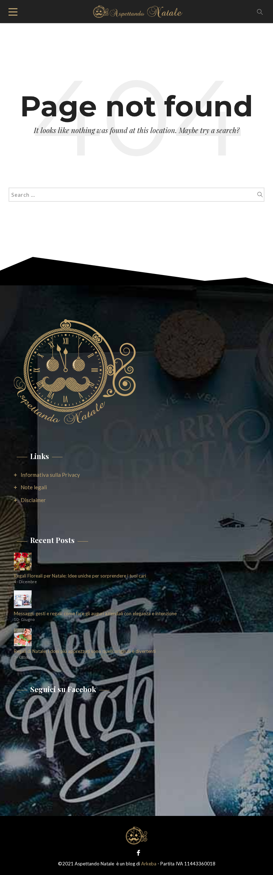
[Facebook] (136, 852)
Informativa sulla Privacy (50, 474)
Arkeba (148, 863)
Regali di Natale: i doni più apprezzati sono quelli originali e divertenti (85, 651)
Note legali (34, 487)
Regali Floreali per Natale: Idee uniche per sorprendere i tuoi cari (80, 576)
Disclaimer (33, 500)
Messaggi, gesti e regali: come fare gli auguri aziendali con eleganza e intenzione (95, 613)
